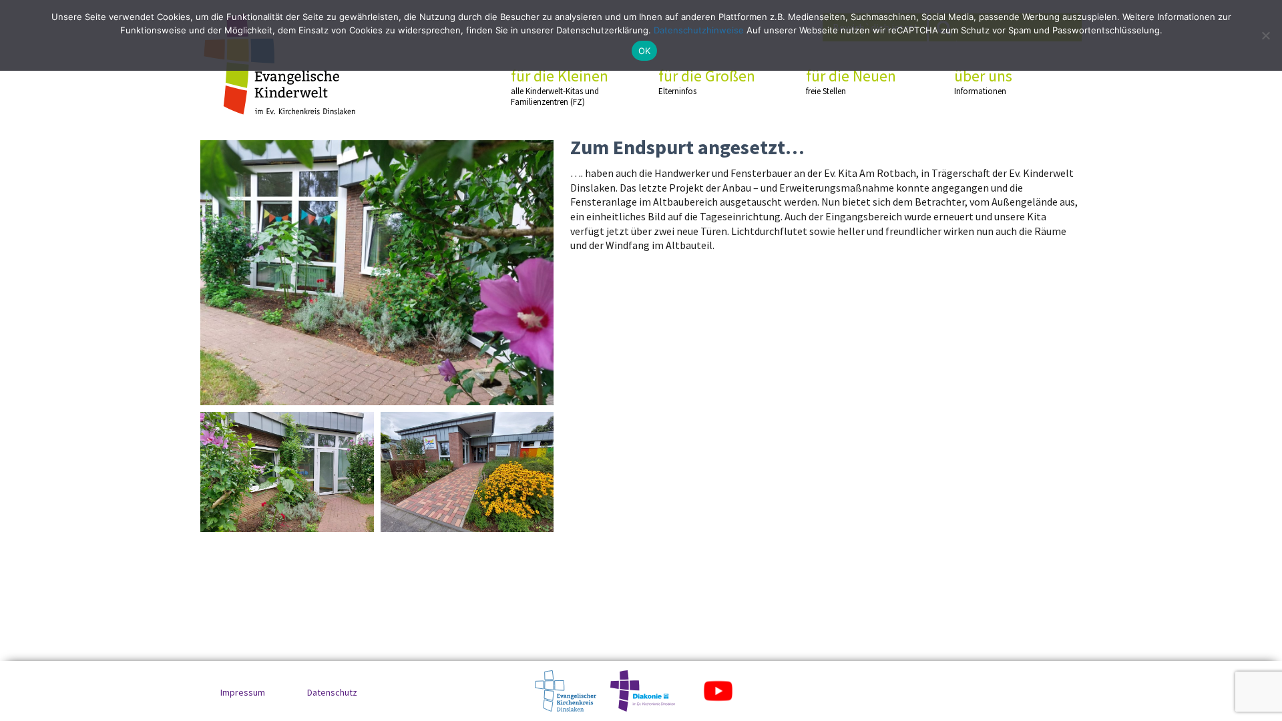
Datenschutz (332, 692)
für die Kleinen (559, 86)
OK (644, 50)
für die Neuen (851, 81)
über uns (983, 81)
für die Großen (706, 81)
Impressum (242, 692)
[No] (1265, 35)
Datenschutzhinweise (699, 30)
